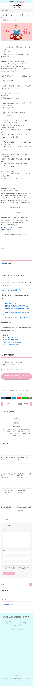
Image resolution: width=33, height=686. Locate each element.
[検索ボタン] (30, 6)
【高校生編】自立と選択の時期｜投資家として (17, 317)
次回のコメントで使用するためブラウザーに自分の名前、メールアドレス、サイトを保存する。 (17, 568)
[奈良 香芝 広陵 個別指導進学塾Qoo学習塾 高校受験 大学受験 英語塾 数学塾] (16, 6)
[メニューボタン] (3, 6)
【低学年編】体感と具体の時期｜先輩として (16, 306)
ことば (16, 390)
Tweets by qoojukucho (7, 604)
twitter (16, 225)
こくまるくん (11, 390)
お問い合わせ (16, 213)
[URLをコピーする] (29, 398)
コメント (5, 530)
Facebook (4, 227)
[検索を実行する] (30, 584)
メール (5, 556)
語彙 (24, 390)
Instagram (23, 225)
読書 (27, 390)
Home (13, 675)
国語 (20, 390)
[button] (3, 398)
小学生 (4, 20)
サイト (4, 562)
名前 (4, 550)
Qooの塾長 (16, 426)
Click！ (21, 1)
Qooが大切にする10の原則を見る (11, 290)
